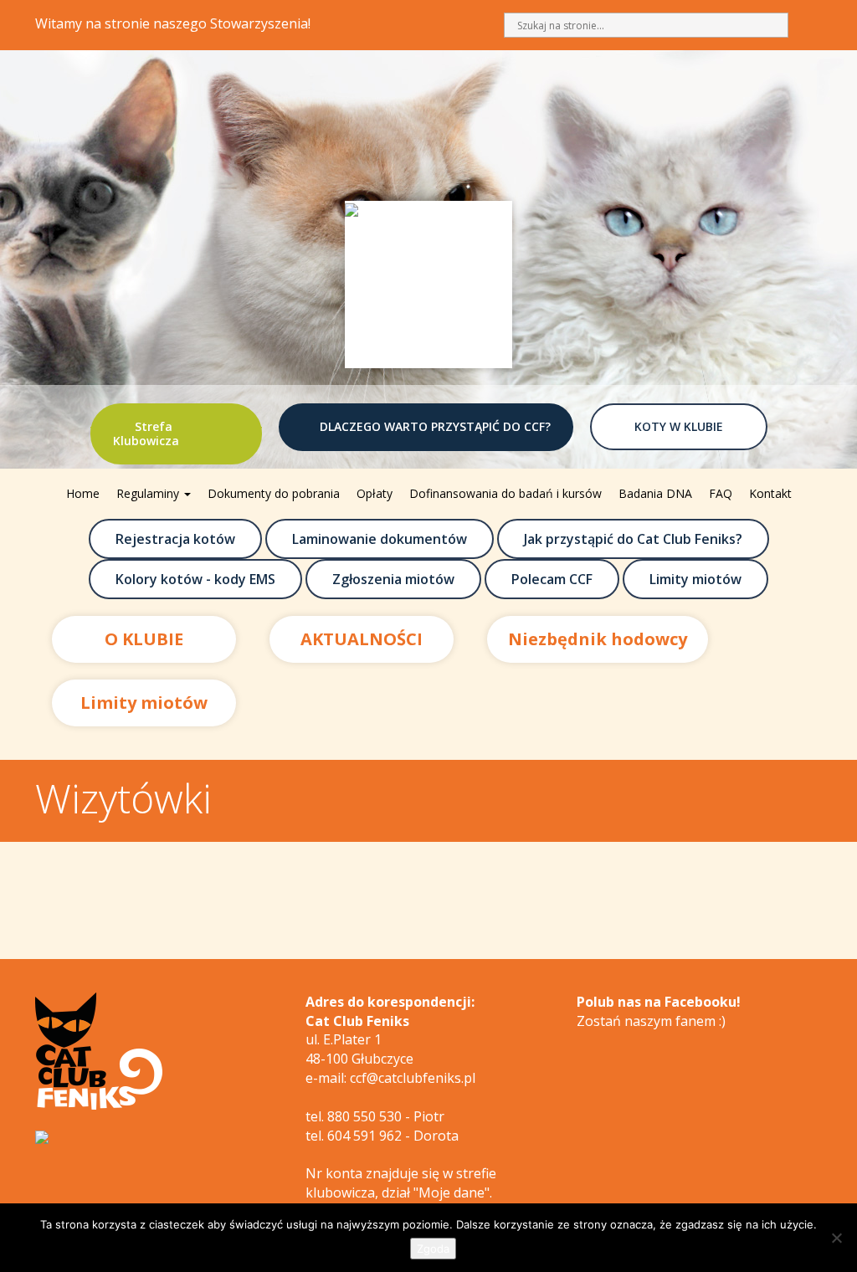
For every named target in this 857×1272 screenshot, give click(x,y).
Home (83, 493)
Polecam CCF (552, 579)
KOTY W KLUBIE (678, 426)
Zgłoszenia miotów (393, 579)
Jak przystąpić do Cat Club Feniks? (633, 539)
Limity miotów (695, 579)
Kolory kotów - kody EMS (195, 579)
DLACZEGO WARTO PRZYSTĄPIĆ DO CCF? (435, 426)
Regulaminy (149, 493)
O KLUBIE (144, 639)
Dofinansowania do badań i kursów (505, 493)
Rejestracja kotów (175, 539)
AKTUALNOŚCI (361, 639)
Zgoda (433, 1248)
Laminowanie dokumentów (379, 539)
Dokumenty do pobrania (274, 493)
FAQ (720, 493)
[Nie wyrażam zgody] (836, 1237)
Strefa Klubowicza (146, 433)
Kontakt (770, 493)
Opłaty (375, 493)
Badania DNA (655, 493)
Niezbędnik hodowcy (597, 639)
